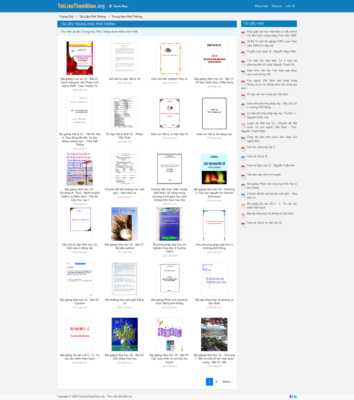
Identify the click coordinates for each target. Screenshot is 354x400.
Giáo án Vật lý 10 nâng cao (214, 134)
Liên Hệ (290, 6)
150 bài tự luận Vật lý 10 (124, 78)
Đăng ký (277, 6)
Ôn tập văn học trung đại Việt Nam (267, 94)
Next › (226, 381)
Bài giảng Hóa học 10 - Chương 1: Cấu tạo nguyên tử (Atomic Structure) (214, 193)
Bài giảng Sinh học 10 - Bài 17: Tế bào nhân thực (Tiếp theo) (214, 80)
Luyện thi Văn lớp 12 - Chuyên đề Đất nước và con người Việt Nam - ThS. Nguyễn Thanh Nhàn (269, 127)
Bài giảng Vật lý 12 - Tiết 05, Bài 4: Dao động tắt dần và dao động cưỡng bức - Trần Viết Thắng (79, 139)
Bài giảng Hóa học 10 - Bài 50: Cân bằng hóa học (124, 356)
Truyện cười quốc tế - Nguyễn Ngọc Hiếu (271, 51)
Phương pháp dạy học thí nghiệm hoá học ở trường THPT (169, 248)
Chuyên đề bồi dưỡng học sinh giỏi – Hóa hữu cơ (125, 191)
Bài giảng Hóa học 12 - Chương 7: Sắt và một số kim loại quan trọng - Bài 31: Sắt (214, 358)
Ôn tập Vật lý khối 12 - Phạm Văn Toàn (124, 135)
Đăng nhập (261, 6)
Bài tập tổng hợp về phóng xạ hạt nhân (214, 301)
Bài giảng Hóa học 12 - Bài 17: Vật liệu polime (124, 246)
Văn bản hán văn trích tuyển (264, 174)
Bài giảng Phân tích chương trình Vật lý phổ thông (169, 301)
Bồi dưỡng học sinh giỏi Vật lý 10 (124, 301)
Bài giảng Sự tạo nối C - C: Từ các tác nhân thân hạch (79, 356)
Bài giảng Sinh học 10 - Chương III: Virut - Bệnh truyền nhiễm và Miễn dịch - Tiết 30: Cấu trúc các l (80, 195)
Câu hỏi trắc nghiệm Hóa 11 (169, 78)
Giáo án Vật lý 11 (257, 156)
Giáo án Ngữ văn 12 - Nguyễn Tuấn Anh (271, 165)
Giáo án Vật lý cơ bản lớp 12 (169, 134)
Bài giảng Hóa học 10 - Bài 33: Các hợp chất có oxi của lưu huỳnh (169, 358)
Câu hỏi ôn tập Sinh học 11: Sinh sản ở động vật (80, 246)
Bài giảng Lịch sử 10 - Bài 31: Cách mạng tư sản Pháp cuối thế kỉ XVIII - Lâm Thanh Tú (80, 82)
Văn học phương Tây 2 (261, 147)
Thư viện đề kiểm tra (119, 396)
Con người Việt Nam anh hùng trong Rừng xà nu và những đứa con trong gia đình (269, 84)
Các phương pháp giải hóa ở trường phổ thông (214, 246)
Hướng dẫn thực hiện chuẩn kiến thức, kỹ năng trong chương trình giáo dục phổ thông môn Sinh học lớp (169, 195)
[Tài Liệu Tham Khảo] (81, 6)
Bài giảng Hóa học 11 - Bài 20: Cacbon (79, 301)
